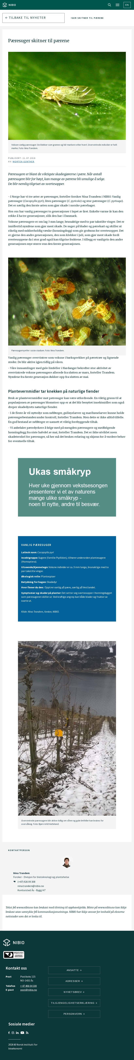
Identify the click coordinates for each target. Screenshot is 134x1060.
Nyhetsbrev (73, 992)
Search (109, 5)
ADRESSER (73, 981)
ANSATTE (73, 970)
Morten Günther (23, 161)
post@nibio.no (28, 989)
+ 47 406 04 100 (28, 985)
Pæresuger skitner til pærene (83, 17)
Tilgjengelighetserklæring (73, 1003)
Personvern (73, 1014)
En (127, 5)
